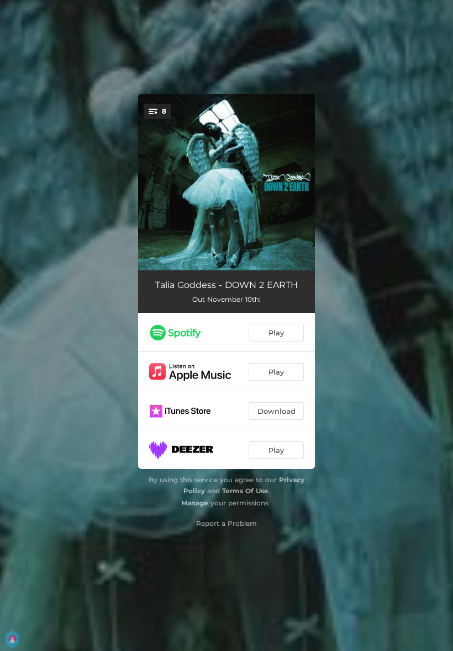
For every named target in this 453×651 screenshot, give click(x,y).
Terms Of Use (245, 491)
